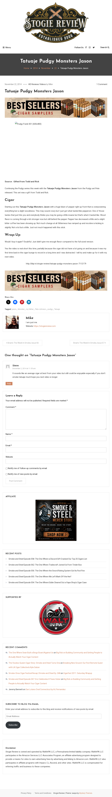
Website (9, 457)
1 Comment (102, 84)
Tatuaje (57, 309)
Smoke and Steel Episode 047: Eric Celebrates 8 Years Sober (35, 679)
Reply (9, 384)
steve (16, 365)
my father (29, 309)
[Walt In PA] (56, 617)
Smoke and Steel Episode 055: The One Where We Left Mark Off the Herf (40, 576)
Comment (11, 407)
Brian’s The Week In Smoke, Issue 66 (23, 343)
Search (103, 47)
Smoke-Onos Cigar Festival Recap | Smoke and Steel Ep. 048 (34, 673)
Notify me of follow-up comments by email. (27, 468)
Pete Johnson (40, 309)
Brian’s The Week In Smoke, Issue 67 (88, 343)
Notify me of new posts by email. (23, 474)
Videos (42, 84)
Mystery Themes (85, 793)
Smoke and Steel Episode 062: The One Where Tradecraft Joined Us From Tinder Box (45, 565)
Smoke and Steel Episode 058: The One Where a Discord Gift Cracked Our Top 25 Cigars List (48, 559)
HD (29, 84)
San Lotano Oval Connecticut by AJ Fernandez (46, 689)
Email (9, 445)
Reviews (35, 84)
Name (9, 434)
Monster (21, 309)
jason (14, 309)
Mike (51, 84)
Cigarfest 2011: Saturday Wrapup (77, 673)
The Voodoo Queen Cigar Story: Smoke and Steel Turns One (34, 663)
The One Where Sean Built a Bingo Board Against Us (31, 653)
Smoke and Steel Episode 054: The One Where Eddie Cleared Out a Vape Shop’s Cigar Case (48, 582)
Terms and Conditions (43, 793)
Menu (8, 47)
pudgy (50, 309)
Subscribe (13, 725)
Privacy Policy (26, 793)
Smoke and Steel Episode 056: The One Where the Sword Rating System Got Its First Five (47, 571)
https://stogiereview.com (45, 326)
